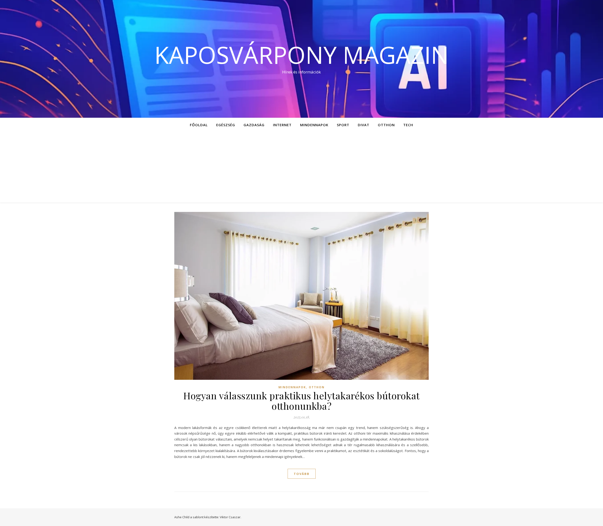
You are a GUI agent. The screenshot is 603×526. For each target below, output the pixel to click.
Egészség (225, 124)
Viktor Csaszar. (230, 517)
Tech (408, 124)
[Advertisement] (301, 167)
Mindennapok (314, 124)
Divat (363, 124)
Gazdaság (254, 124)
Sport (343, 124)
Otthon (386, 124)
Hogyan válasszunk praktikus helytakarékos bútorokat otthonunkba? (301, 400)
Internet (282, 124)
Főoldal (199, 124)
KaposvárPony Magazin (301, 54)
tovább (302, 474)
